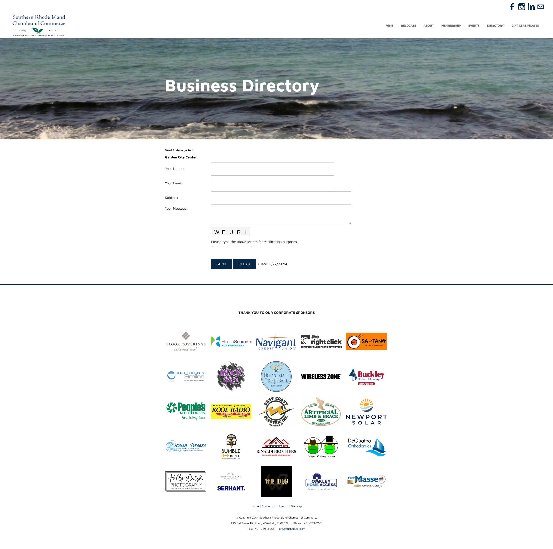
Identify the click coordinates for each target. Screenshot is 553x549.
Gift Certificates (525, 25)
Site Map (296, 506)
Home (255, 506)
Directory (495, 25)
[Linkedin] (531, 6)
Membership (451, 25)
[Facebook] (512, 6)
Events (474, 25)
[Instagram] (521, 6)
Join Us (283, 506)
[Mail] (540, 6)
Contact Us (269, 506)
